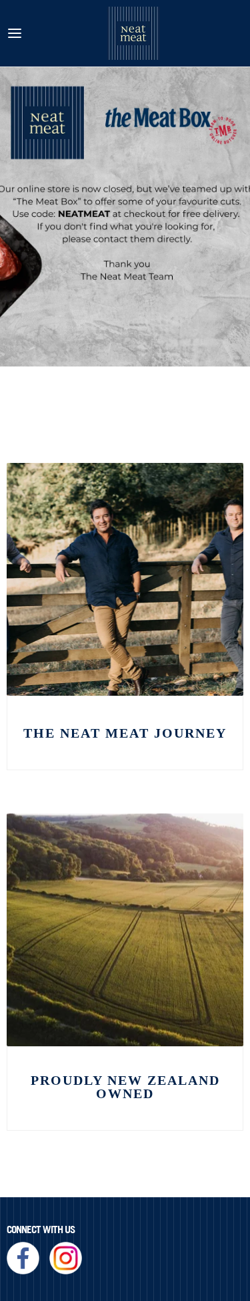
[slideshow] (125, 216)
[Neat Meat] (133, 33)
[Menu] (15, 33)
